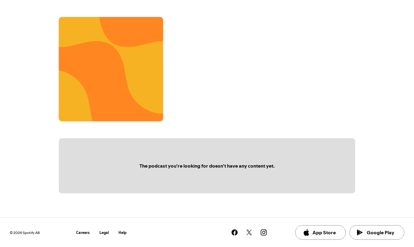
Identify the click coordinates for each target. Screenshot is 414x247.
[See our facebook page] (234, 232)
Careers (83, 232)
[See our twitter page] (249, 232)
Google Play (380, 232)
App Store (324, 232)
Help (123, 232)
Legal (104, 232)
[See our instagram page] (263, 232)
